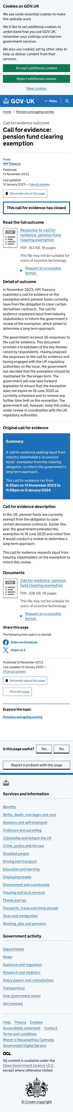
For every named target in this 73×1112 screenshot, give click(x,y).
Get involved (13, 1003)
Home (7, 112)
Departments (13, 949)
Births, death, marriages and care (29, 814)
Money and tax (14, 900)
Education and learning (21, 869)
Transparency (14, 988)
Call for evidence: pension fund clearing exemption (43, 583)
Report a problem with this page (36, 765)
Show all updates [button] (14, 671)
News (7, 957)
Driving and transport (20, 861)
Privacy (20, 1022)
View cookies (36, 88)
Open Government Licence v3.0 (28, 1065)
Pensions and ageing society (35, 112)
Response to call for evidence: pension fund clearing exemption (40, 235)
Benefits (9, 807)
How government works (22, 996)
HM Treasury (12, 164)
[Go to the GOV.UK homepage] (18, 101)
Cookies (36, 1022)
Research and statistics (21, 972)
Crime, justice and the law (23, 846)
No (64, 749)
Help (7, 1022)
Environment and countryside (26, 884)
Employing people (17, 877)
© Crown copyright (36, 1102)
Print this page (20, 692)
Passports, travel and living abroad (30, 908)
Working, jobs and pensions (24, 923)
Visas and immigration (20, 916)
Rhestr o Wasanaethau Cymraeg (28, 1039)
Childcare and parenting (22, 830)
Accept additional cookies (36, 68)
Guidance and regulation (22, 964)
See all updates (40, 184)
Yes (46, 749)
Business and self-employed (25, 822)
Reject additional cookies (36, 78)
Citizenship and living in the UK (27, 838)
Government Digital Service (24, 1045)
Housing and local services (24, 892)
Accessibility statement (21, 1028)
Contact (50, 1028)
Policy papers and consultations (28, 980)
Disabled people (16, 853)
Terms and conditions (20, 1034)
